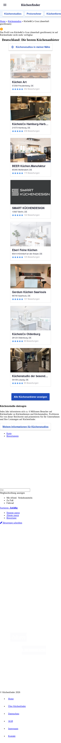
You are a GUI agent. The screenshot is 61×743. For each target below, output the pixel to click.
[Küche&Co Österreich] (42, 680)
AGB (10, 721)
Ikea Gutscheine (22, 545)
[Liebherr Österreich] (34, 654)
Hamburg (28, 537)
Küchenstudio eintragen (17, 588)
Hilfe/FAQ (11, 569)
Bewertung (11, 518)
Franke (57, 540)
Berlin (21, 537)
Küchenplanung (14, 558)
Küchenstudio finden (16, 532)
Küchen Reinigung (15, 561)
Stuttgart (50, 540)
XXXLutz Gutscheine (37, 545)
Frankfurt (37, 540)
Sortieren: (9, 508)
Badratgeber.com (14, 571)
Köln (44, 540)
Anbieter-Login (15, 591)
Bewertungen (13, 436)
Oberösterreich (12, 540)
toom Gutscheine (22, 547)
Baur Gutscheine (36, 547)
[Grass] (45, 641)
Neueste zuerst (13, 513)
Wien (21, 540)
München (36, 537)
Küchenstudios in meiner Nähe (33, 46)
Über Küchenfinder (15, 566)
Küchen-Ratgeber (14, 564)
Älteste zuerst (13, 515)
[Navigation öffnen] (5, 5)
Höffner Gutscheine (23, 550)
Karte (9, 433)
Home (3, 21)
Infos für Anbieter (15, 580)
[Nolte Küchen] (50, 667)
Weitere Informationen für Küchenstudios (25, 426)
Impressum (13, 728)
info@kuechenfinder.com (11, 602)
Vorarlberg (45, 537)
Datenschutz (13, 714)
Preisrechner (34, 13)
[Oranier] (23, 667)
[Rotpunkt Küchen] (18, 680)
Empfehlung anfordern (17, 534)
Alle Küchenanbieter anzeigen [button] (30, 396)
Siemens (10, 542)
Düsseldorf (28, 540)
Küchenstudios (12, 13)
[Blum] (18, 641)
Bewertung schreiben (12, 523)
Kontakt (11, 736)
